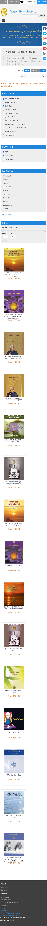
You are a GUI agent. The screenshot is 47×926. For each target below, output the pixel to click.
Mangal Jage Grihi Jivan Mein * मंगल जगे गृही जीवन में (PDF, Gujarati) (13, 274)
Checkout (42, 2)
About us (4, 887)
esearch (23, 11)
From (4, 233)
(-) (8, 58)
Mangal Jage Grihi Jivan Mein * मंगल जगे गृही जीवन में (13, 524)
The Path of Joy (13, 732)
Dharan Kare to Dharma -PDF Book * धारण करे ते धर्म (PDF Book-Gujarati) (13, 316)
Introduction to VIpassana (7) (15, 124)
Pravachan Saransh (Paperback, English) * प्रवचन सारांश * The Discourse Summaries (13, 860)
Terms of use (6, 897)
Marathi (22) (7, 187)
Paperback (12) (10, 159)
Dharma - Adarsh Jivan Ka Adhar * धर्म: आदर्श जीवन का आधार (13, 608)
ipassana (14, 11)
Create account (14, 2)
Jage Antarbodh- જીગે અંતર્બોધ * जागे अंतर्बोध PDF (13, 482)
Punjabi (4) (6, 198)
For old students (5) (11, 113)
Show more (6, 214)
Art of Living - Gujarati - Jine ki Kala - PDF (13, 441)
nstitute (30, 11)
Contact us (5, 890)
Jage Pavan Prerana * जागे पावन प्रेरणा (13, 691)
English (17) (6, 190)
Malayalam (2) (7, 205)
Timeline (4, 911)
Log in (4, 2)
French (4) (6, 194)
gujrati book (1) (10, 117)
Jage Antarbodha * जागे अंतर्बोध (13, 649)
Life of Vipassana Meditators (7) (15, 128)
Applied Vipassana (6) (12, 102)
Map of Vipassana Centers (10, 913)
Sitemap (4, 908)
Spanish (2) (6, 209)
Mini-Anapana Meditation (10, 915)
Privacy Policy (6, 900)
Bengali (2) (6, 201)
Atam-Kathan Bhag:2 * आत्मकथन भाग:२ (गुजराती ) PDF (13, 399)
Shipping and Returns (9, 902)
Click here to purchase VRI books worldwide (23, 85)
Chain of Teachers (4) (12, 110)
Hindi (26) (6, 183)
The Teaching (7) (10, 135)
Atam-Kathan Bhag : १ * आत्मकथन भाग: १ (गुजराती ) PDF (13, 357)
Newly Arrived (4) (10, 131)
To (11, 233)
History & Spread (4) (11, 120)
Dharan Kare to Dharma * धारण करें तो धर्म (13, 566)
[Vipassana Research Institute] (4, 15)
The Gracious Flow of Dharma (13, 816)
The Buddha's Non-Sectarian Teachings (13, 775)
